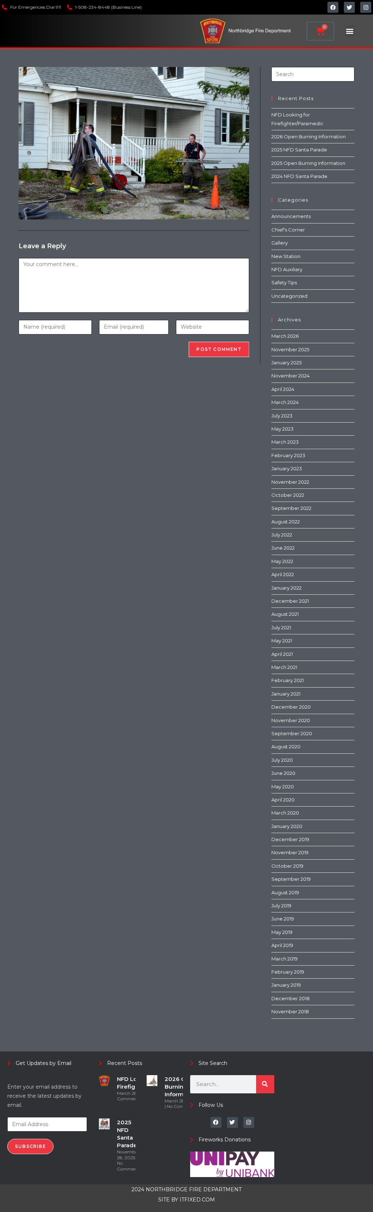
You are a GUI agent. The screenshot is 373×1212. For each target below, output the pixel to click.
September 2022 (291, 508)
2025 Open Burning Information (308, 163)
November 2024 (290, 376)
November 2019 (290, 852)
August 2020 (286, 746)
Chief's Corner (288, 230)
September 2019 (291, 879)
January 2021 (286, 694)
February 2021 (287, 680)
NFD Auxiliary (286, 269)
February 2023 (288, 455)
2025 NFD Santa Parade (299, 150)
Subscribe (30, 1146)
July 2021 (281, 627)
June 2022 (283, 548)
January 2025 (286, 362)
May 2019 (281, 932)
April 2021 (282, 654)
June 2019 (282, 919)
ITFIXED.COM (197, 1199)
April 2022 (282, 574)
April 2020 (283, 800)
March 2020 (285, 813)
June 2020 (283, 773)
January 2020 (286, 826)
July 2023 (281, 416)
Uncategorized (289, 296)
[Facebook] (332, 7)
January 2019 (286, 985)
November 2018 (290, 1011)
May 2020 (282, 786)
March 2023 (285, 442)
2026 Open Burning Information (308, 136)
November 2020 (290, 720)
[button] (350, 31)
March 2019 (284, 959)
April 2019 (282, 945)
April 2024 (282, 389)
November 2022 (290, 482)
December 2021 (290, 601)
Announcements (291, 216)
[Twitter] (349, 7)
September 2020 (291, 733)
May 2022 (282, 561)
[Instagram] (365, 7)
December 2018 (290, 998)
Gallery (279, 243)
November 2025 (290, 349)
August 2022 (285, 521)
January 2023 (286, 468)
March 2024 (285, 402)
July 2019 (281, 905)
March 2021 (284, 667)
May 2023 (282, 429)
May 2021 (281, 640)
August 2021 (285, 614)
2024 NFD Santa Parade (299, 176)
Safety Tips (284, 282)
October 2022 (287, 495)
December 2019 (290, 839)
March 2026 (285, 336)
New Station (286, 256)
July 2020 (282, 760)
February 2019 (287, 972)
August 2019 (285, 892)
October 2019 (287, 866)
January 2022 (286, 588)
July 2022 (281, 535)
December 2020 (291, 707)
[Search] (265, 1084)
